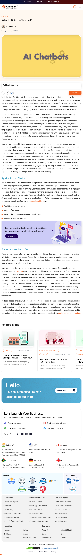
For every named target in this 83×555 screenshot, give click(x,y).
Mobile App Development (38, 506)
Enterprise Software (36, 502)
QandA (63, 538)
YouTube (22, 434)
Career (44, 534)
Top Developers (32, 480)
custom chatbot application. (69, 313)
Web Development (35, 510)
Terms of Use (31, 552)
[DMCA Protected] (33, 548)
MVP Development (36, 513)
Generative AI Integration (12, 513)
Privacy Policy (43, 552)
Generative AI (8, 506)
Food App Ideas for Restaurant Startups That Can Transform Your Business (17, 357)
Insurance (7, 530)
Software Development (49, 350)
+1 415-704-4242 (57, 428)
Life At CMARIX (66, 530)
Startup (6, 16)
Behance (30, 434)
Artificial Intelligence (11, 502)
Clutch (22, 480)
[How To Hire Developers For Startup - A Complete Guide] (54, 338)
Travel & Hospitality (29, 538)
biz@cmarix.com (60, 423)
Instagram (26, 434)
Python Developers (61, 513)
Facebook (3, 92)
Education (26, 534)
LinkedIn (12, 92)
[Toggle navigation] (79, 7)
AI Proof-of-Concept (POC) (13, 521)
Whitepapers (46, 538)
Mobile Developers (61, 521)
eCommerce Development (38, 521)
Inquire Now (61, 390)
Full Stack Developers (62, 510)
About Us (45, 530)
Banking (25, 530)
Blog (62, 534)
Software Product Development (40, 517)
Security (6, 538)
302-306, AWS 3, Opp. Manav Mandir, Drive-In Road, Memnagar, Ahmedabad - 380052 (14, 452)
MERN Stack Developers (63, 506)
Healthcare (7, 534)
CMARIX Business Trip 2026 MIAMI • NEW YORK (42, 2)
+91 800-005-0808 (19, 428)
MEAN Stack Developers (63, 502)
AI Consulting (8, 510)
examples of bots (37, 201)
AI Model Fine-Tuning (11, 517)
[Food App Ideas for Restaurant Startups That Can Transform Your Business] (18, 338)
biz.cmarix (17, 423)
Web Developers (61, 517)
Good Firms (11, 480)
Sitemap (53, 552)
